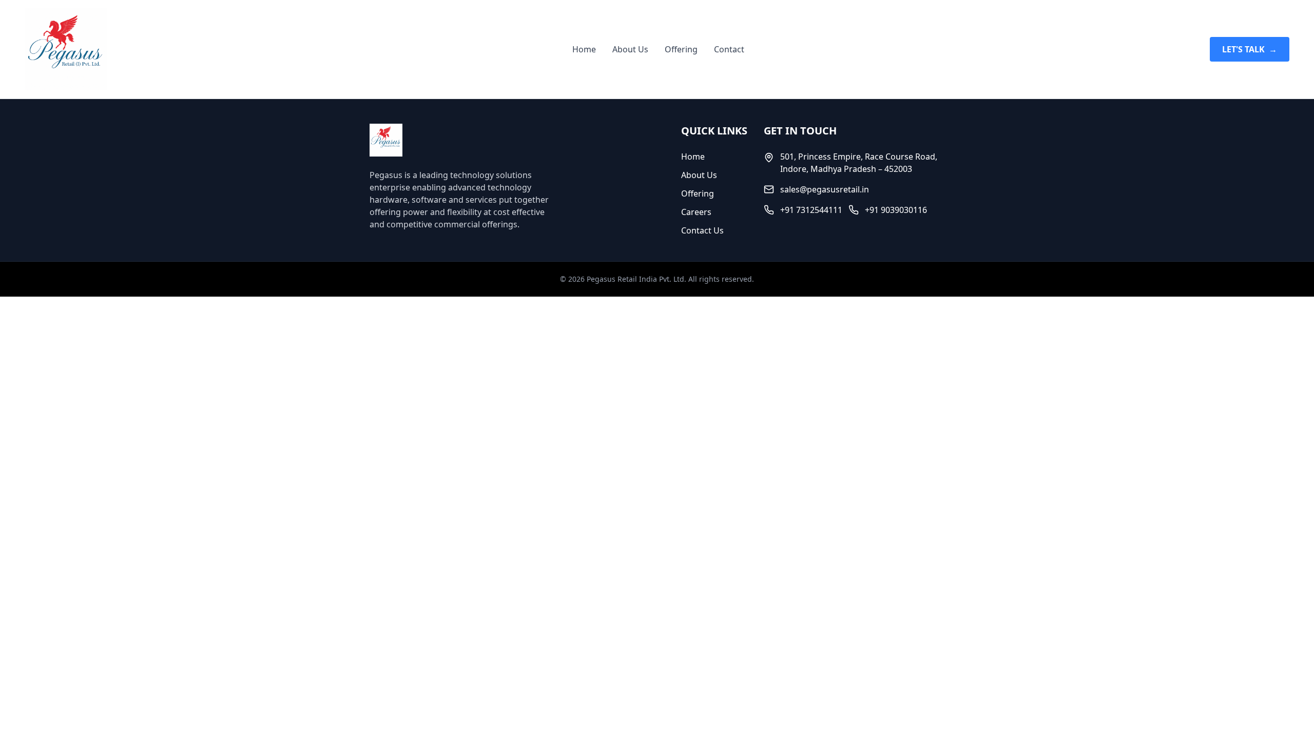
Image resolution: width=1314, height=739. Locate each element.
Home (584, 49)
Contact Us (702, 230)
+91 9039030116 (896, 210)
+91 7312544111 (811, 210)
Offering (681, 49)
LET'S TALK (1249, 49)
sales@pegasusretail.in (824, 189)
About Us (630, 49)
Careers (696, 212)
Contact (729, 49)
